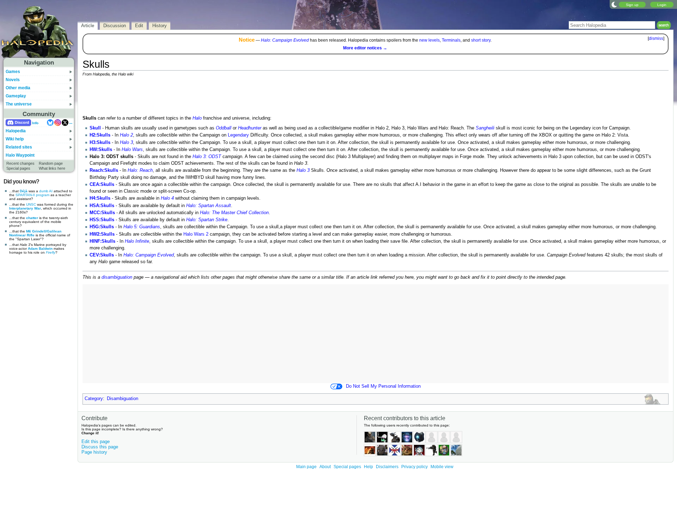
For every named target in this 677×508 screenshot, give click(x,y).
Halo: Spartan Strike (206, 219)
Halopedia (16, 130)
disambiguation (117, 277)
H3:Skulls (100, 142)
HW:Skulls (101, 149)
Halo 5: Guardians (141, 226)
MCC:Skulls (102, 212)
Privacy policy (414, 466)
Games (13, 71)
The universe (19, 104)
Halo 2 (126, 135)
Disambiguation (122, 398)
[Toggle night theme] (614, 4)
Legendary (238, 135)
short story (480, 40)
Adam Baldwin (40, 248)
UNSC (31, 204)
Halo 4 (167, 198)
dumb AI (46, 191)
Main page (306, 466)
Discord (22, 122)
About (325, 466)
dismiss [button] (656, 38)
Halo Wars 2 (195, 234)
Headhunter (249, 128)
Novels (13, 79)
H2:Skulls (100, 135)
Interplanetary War (25, 208)
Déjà (24, 191)
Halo (197, 118)
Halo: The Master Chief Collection (234, 212)
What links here (52, 168)
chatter (32, 218)
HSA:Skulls (102, 205)
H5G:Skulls (102, 226)
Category (94, 398)
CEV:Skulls (102, 255)
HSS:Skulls (102, 219)
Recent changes (20, 163)
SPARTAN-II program (32, 195)
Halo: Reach (140, 170)
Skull (95, 128)
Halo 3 (126, 142)
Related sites (19, 147)
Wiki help (15, 139)
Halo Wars (132, 149)
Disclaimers (387, 466)
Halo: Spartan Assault (208, 205)
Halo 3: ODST (207, 156)
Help (368, 466)
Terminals (451, 40)
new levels (429, 40)
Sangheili (485, 128)
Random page (51, 163)
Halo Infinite (137, 241)
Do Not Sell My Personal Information (383, 386)
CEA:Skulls (102, 184)
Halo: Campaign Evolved (285, 40)
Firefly (50, 252)
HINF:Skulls (102, 241)
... (70, 122)
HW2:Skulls (102, 234)
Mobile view (442, 466)
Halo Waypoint (20, 155)
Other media (18, 87)
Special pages (18, 168)
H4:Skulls (100, 198)
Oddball (223, 128)
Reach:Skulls (104, 170)
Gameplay (16, 95)
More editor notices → (365, 48)
